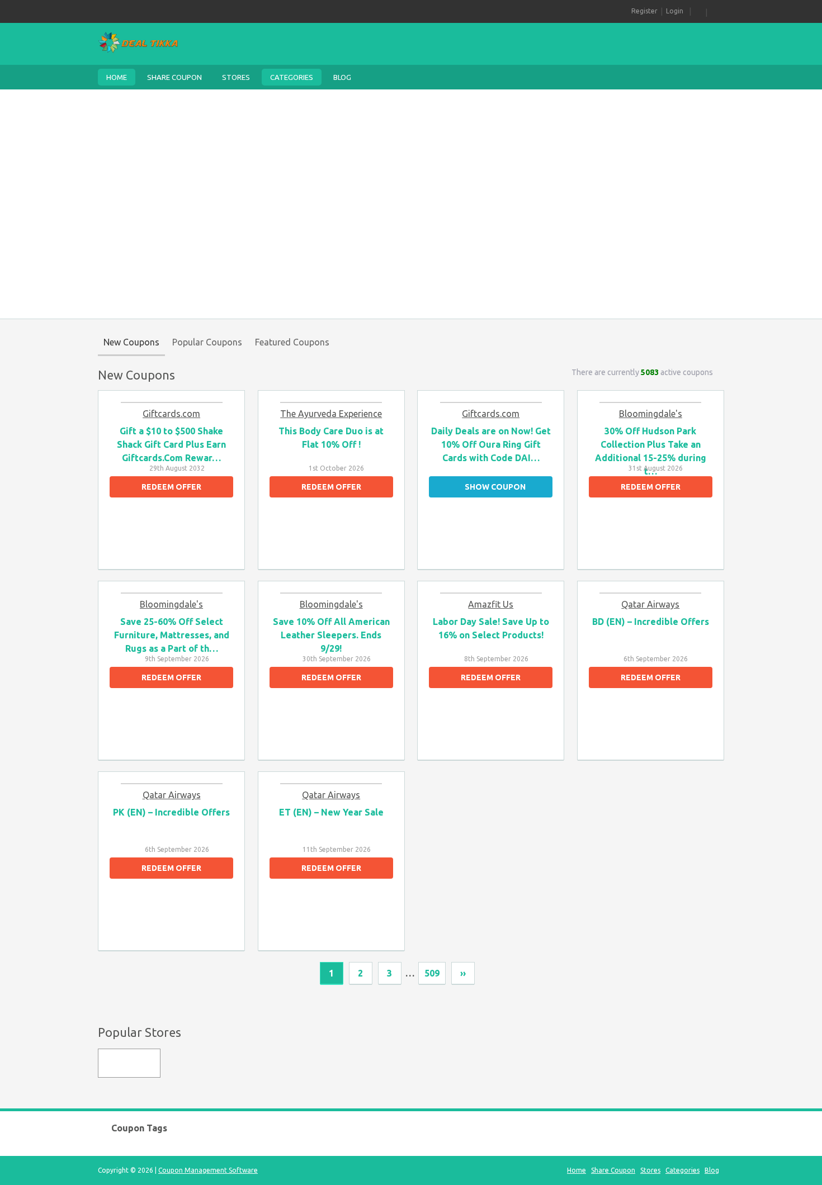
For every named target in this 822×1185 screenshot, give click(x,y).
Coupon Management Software (208, 1170)
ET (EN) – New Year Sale (331, 812)
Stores (236, 77)
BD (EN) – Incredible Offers (650, 622)
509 (432, 973)
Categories (291, 77)
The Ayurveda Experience (331, 414)
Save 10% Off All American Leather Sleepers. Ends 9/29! (331, 635)
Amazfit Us (490, 604)
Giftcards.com (171, 414)
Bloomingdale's (650, 414)
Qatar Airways (650, 604)
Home (116, 77)
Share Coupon (174, 77)
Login (674, 11)
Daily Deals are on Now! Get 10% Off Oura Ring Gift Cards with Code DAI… (491, 444)
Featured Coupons (292, 342)
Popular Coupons (207, 342)
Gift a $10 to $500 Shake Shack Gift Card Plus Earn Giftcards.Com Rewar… (171, 444)
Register (644, 11)
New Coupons (131, 342)
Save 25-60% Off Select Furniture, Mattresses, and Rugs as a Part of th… (171, 635)
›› (463, 973)
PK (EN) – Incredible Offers (171, 812)
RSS (698, 11)
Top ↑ (713, 973)
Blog (342, 77)
